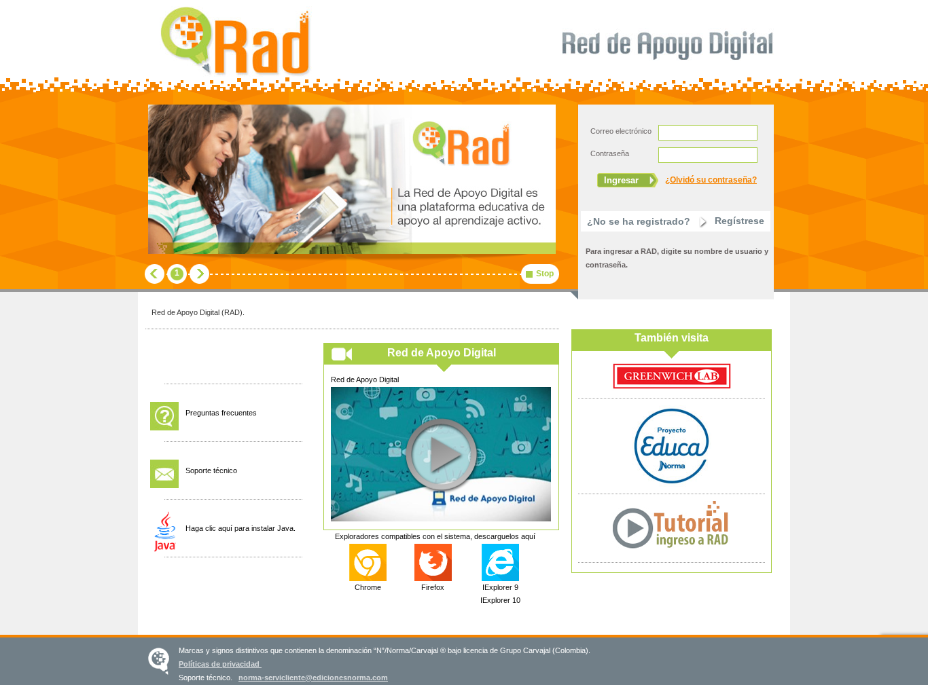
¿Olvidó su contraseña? (711, 180)
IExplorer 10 (500, 600)
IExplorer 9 (500, 587)
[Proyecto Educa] (671, 484)
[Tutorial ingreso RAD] (672, 553)
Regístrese (739, 220)
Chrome (368, 587)
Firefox (432, 587)
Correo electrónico (621, 131)
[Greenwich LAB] (672, 388)
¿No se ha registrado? (638, 221)
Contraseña (609, 153)
